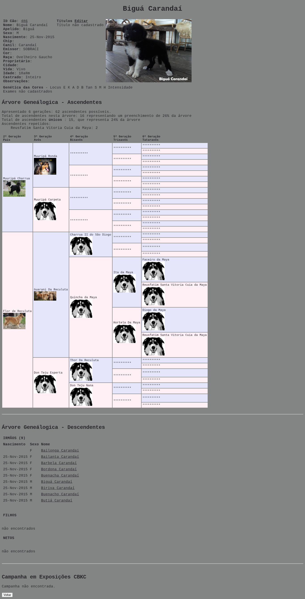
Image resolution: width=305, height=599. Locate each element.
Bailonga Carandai (60, 451)
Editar (81, 21)
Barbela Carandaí (59, 463)
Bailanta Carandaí (60, 457)
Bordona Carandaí (59, 469)
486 (24, 21)
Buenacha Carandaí (60, 476)
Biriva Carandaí (58, 488)
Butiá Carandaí (56, 501)
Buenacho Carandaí (60, 494)
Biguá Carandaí (56, 482)
